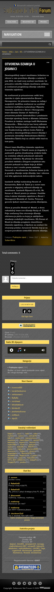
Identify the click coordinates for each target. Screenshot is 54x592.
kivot (22, 445)
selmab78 (32, 436)
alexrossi (11, 451)
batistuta (11, 442)
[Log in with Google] (12, 272)
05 (21, 52)
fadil (27, 434)
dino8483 (11, 456)
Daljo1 (10, 434)
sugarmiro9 (16, 551)
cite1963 (36, 548)
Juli (16, 52)
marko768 (12, 445)
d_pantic (33, 456)
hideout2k (40, 546)
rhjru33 (14, 418)
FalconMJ (31, 458)
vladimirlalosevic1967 (17, 546)
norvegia (40, 544)
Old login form (27, 316)
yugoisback (12, 453)
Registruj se (28, 22)
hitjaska (11, 458)
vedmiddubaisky (25, 548)
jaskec (10, 449)
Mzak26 (27, 553)
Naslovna (11, 22)
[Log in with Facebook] (12, 268)
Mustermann (27, 551)
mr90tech (15, 415)
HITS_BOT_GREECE (16, 460)
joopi (20, 458)
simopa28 (31, 546)
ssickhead (15, 401)
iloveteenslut (36, 553)
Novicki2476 (26, 453)
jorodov (23, 462)
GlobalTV (33, 460)
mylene (10, 436)
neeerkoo (11, 440)
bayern (22, 442)
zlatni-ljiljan (24, 440)
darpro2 (13, 544)
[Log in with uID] (12, 264)
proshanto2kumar (18, 412)
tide (9, 438)
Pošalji (15, 286)
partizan (32, 445)
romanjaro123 (30, 544)
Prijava (43, 22)
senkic (17, 438)
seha (35, 434)
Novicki (32, 442)
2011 (11, 52)
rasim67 (36, 440)
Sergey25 (11, 462)
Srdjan (22, 451)
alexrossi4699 (32, 449)
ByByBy (14, 398)
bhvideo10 (15, 408)
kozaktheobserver (18, 391)
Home (4, 52)
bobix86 (20, 447)
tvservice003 (16, 388)
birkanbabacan (17, 405)
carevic (21, 436)
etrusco (32, 451)
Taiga (43, 548)
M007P (31, 447)
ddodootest (13, 548)
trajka (20, 449)
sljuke (10, 447)
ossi (19, 434)
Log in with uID (27, 304)
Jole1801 (20, 544)
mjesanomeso (30, 438)
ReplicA (23, 456)
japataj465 (37, 551)
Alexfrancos (17, 553)
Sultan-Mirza (10, 240)
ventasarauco (17, 394)
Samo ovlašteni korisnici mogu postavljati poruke (27, 519)
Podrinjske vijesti (19, 237)
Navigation (13, 34)
